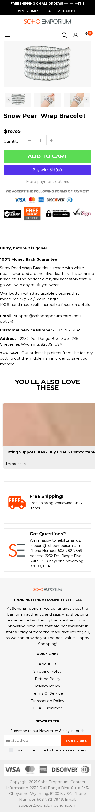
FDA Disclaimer (47, 708)
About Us (47, 664)
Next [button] (86, 99)
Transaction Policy (47, 700)
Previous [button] (9, 99)
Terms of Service (47, 693)
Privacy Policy (47, 686)
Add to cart (47, 156)
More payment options (47, 181)
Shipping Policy (47, 671)
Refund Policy (47, 678)
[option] (47, 64)
